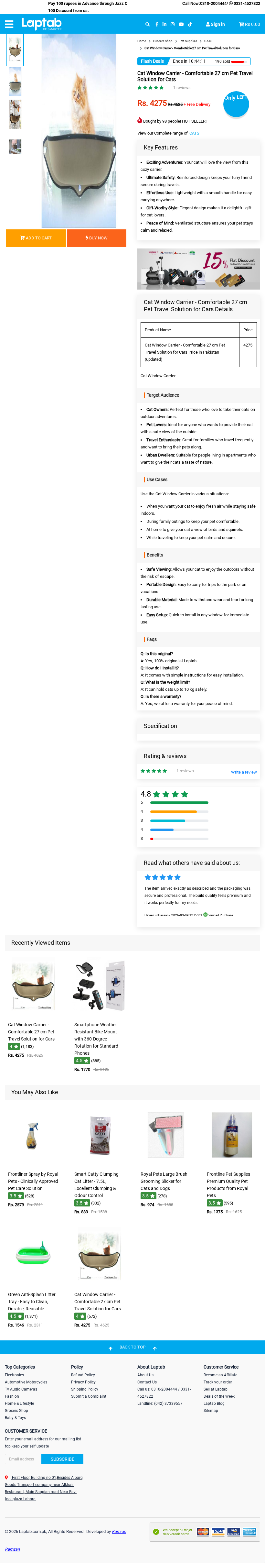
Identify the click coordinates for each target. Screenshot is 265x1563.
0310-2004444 (213, 3)
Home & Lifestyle (19, 1403)
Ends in (180, 61)
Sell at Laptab (216, 1389)
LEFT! (243, 97)
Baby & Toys (15, 1417)
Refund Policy (83, 1375)
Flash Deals (152, 61)
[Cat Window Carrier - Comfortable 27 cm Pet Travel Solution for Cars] (33, 1014)
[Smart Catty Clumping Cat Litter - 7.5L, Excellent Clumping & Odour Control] (99, 1163)
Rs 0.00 (252, 24)
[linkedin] (164, 24)
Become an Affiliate (220, 1375)
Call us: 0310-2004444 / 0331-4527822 (164, 1393)
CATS (194, 133)
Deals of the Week (219, 1396)
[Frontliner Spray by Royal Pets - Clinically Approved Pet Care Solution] (33, 1163)
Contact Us (147, 1382)
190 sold (222, 61)
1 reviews (182, 87)
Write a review (244, 772)
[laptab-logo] (41, 24)
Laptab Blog (214, 1403)
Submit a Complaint (88, 1396)
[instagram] (173, 24)
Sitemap (211, 1410)
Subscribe (62, 1459)
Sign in (217, 24)
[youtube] (181, 24)
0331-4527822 (246, 3)
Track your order (218, 1382)
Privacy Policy (83, 1382)
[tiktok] (190, 24)
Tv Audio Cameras (21, 1389)
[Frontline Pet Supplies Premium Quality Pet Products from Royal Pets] (232, 1163)
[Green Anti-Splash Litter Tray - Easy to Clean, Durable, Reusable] (33, 1284)
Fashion (12, 1396)
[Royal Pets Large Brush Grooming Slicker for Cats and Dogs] (166, 1163)
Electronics (14, 1375)
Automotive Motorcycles (26, 1382)
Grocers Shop (16, 1410)
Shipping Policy (84, 1389)
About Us (145, 1375)
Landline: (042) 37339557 (160, 1403)
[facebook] (156, 24)
